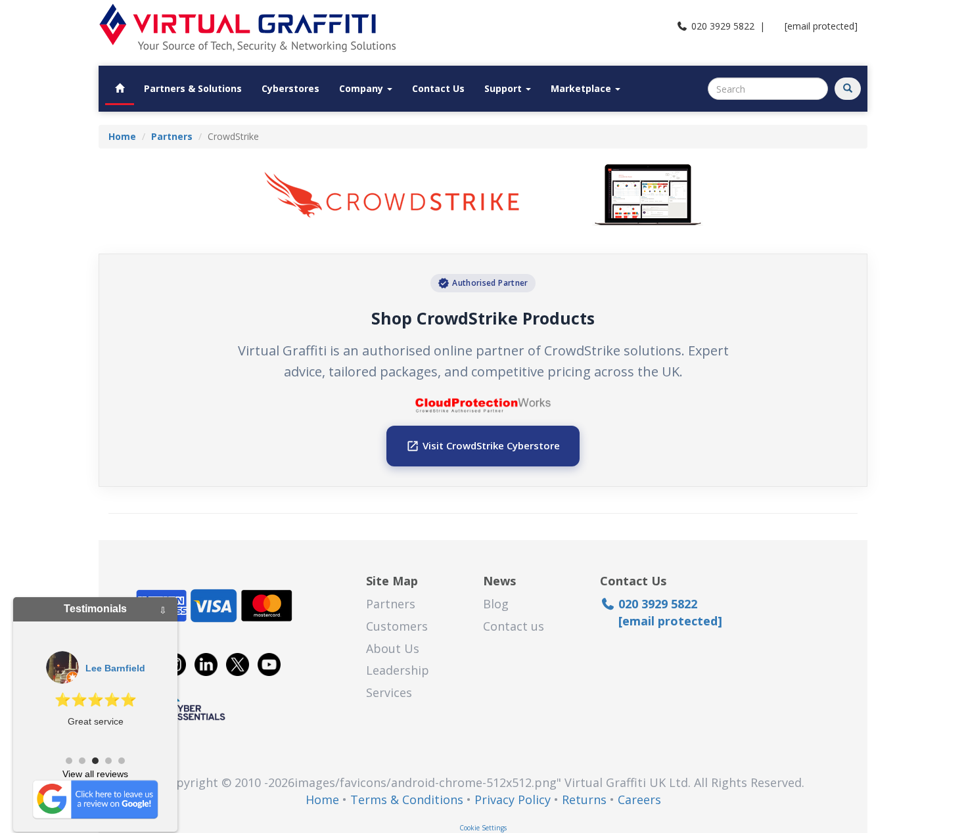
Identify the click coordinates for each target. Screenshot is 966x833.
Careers (639, 799)
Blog (496, 604)
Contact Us (438, 88)
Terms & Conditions (406, 799)
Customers (397, 626)
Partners (390, 604)
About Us (392, 648)
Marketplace (582, 88)
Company (362, 88)
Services (389, 692)
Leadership (397, 670)
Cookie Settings (483, 827)
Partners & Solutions (193, 88)
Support (504, 88)
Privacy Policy (512, 799)
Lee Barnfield (115, 668)
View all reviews (95, 774)
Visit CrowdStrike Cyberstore (483, 446)
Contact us (513, 626)
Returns (584, 799)
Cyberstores (290, 88)
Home (322, 799)
